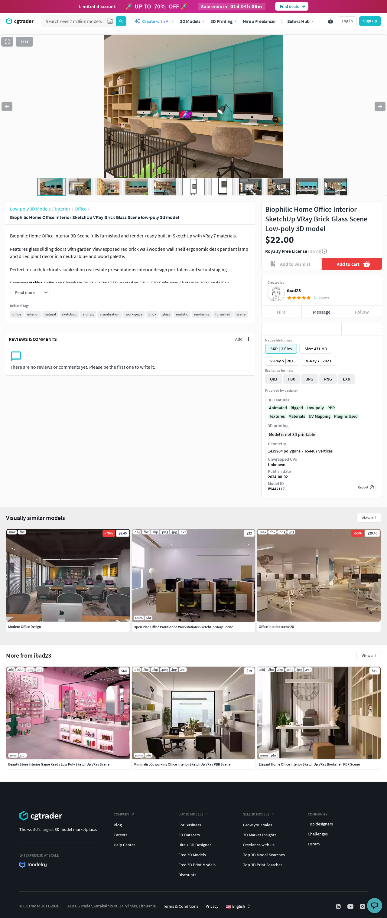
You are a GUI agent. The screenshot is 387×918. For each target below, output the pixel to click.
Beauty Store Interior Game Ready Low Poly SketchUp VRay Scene (58, 764)
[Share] (362, 329)
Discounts (187, 874)
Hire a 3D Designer (194, 845)
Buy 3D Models (190, 814)
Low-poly (315, 408)
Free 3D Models (192, 855)
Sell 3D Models (256, 814)
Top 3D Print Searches (262, 864)
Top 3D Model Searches (264, 855)
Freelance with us (259, 845)
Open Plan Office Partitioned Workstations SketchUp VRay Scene (183, 627)
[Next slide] (380, 106)
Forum (314, 844)
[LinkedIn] (338, 906)
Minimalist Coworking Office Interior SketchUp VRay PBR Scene (182, 764)
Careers (120, 835)
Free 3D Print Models (197, 864)
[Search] (121, 21)
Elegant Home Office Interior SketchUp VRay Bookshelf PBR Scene (309, 764)
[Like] (282, 329)
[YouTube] (351, 906)
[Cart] (330, 21)
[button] (110, 21)
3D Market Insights (259, 835)
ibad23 (294, 290)
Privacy (212, 906)
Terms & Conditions (180, 906)
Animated (278, 408)
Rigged (297, 408)
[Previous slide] (7, 106)
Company (121, 814)
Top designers (320, 824)
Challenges (318, 834)
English (235, 906)
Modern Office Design (24, 626)
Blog (118, 825)
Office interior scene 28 (276, 626)
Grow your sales (257, 825)
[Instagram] (363, 906)
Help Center (124, 845)
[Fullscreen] (7, 42)
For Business (189, 825)
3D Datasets (189, 835)
